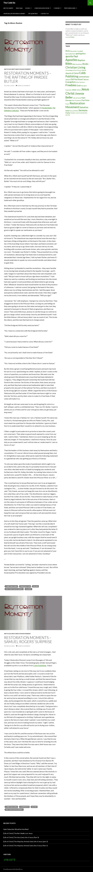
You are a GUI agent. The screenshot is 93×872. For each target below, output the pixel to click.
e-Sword (57, 8)
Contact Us (45, 13)
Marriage (68, 100)
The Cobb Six (9, 2)
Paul (83, 100)
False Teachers (80, 82)
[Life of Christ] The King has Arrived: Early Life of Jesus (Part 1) (25, 846)
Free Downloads (69, 8)
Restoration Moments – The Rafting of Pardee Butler (27, 77)
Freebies (70, 85)
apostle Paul (71, 56)
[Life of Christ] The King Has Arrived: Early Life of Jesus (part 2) (25, 841)
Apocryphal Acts (70, 54)
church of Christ (72, 73)
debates (67, 79)
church (84, 70)
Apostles (71, 60)
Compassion (24, 807)
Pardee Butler (25, 586)
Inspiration (68, 90)
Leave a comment (24, 85)
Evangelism (70, 82)
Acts (67, 51)
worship (67, 115)
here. (73, 37)
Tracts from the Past (81, 113)
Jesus (79, 90)
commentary (83, 77)
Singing (67, 113)
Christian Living (11, 586)
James (74, 90)
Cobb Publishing (39, 665)
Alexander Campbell (76, 51)
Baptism (81, 60)
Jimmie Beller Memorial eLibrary (14, 13)
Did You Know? (77, 79)
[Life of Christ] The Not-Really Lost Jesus (18, 833)
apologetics (81, 53)
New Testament (76, 100)
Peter (87, 100)
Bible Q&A (19, 8)
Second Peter (74, 111)
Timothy (72, 113)
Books (27, 8)
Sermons (83, 110)
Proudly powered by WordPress (13, 869)
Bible (68, 63)
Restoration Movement (21, 69)
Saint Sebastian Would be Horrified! (16, 829)
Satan (67, 111)
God (78, 85)
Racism (35, 586)
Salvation (84, 107)
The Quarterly (33, 13)
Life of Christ (77, 98)
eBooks (86, 79)
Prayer (67, 104)
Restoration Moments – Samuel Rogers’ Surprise (28, 639)
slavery (28, 589)
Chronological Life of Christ (73, 70)
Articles (7, 69)
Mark (83, 98)
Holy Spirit (84, 85)
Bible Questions (77, 64)
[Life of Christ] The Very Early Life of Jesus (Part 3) (21, 837)
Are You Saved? (8, 8)
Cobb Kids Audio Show (41, 8)
